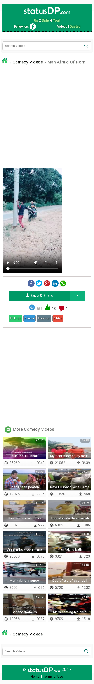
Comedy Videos (28, 62)
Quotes (75, 26)
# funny (29, 318)
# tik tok (15, 318)
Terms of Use (53, 676)
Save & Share (41, 295)
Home (35, 676)
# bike (58, 318)
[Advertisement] (47, 115)
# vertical (44, 318)
